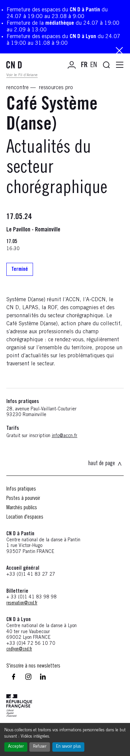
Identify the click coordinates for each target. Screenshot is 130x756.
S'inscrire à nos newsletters (33, 666)
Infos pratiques (21, 489)
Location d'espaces (24, 517)
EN (93, 65)
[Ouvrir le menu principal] (120, 65)
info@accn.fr (64, 436)
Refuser (39, 747)
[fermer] (119, 51)
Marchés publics (21, 508)
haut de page (101, 464)
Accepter (16, 747)
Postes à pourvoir (23, 498)
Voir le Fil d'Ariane (22, 75)
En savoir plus (68, 747)
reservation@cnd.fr (21, 603)
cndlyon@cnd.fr (19, 649)
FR (84, 65)
